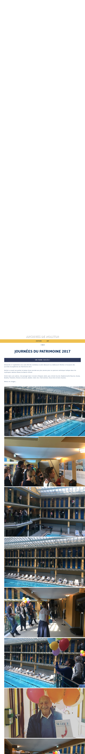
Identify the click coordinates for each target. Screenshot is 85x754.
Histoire (39, 341)
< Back (42, 345)
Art (48, 341)
